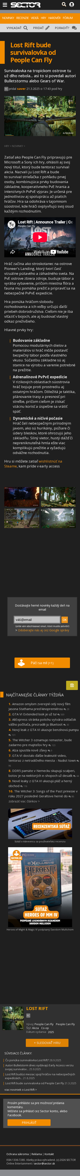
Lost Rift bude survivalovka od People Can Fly (34, 1083)
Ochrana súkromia (17, 1154)
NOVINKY (8, 18)
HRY (43, 18)
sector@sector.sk (44, 1163)
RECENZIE (22, 18)
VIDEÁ (34, 18)
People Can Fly (44, 1024)
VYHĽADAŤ (14, 28)
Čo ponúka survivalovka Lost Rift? (27, 1060)
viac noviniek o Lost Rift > (20, 1090)
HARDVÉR (54, 18)
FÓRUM (68, 18)
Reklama (37, 1154)
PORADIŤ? (62, 28)
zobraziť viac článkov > (24, 801)
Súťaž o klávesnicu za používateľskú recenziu (40, 841)
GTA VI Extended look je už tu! (38, 714)
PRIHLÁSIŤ (29, 1123)
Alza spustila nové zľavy (32, 750)
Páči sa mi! (42, 663)
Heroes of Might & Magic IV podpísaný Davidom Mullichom (40, 929)
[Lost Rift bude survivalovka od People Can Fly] (21, 497)
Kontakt (49, 1154)
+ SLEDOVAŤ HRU (47, 1043)
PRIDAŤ (38, 28)
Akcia (35, 1028)
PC (6, 88)
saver (21, 89)
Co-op (45, 1028)
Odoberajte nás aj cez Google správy (43, 630)
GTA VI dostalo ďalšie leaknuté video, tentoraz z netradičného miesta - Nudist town (43, 760)
